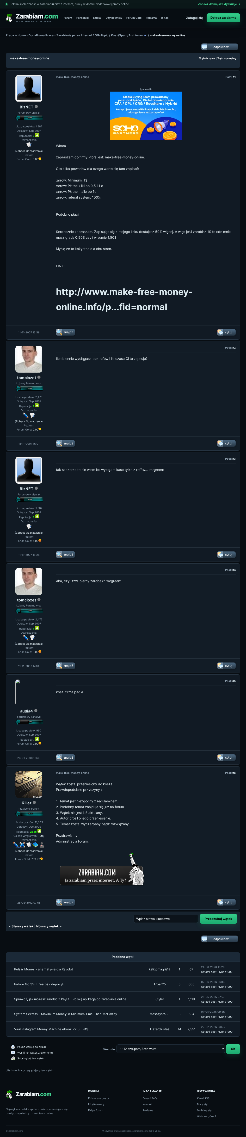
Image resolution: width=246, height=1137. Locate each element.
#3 (234, 458)
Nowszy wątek (47, 926)
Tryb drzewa (207, 58)
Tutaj (41, 835)
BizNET (26, 107)
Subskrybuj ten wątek (30, 1058)
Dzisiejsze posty (98, 1098)
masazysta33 (159, 1014)
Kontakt (147, 1104)
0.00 (35, 429)
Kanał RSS (203, 1098)
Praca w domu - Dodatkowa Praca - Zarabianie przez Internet (49, 35)
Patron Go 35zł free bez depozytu (39, 984)
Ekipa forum (95, 1110)
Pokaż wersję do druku (31, 1047)
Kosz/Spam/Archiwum (127, 35)
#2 (234, 347)
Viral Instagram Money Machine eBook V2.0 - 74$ (51, 1029)
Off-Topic (101, 35)
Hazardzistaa (159, 1029)
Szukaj (97, 17)
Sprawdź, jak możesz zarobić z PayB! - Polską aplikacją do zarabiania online (70, 999)
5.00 (35, 159)
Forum (68, 17)
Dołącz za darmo (223, 17)
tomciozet (26, 377)
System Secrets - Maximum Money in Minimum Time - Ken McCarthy (65, 1014)
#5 (234, 681)
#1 (234, 77)
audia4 (26, 711)
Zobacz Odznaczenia (29, 151)
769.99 (35, 859)
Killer (26, 802)
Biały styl (202, 1104)
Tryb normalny (226, 58)
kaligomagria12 (160, 969)
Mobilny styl (204, 1110)
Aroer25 (160, 984)
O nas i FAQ (150, 1098)
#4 (234, 570)
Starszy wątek (23, 926)
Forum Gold (133, 17)
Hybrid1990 (225, 972)
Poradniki (82, 17)
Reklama (151, 17)
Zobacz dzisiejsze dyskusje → (219, 4)
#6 (234, 773)
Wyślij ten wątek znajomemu (35, 1052)
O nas (164, 17)
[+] (37, 135)
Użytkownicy (114, 17)
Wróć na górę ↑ (207, 1116)
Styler (159, 999)
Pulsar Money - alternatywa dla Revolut (43, 969)
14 (179, 1029)
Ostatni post (208, 972)
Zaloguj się (194, 18)
